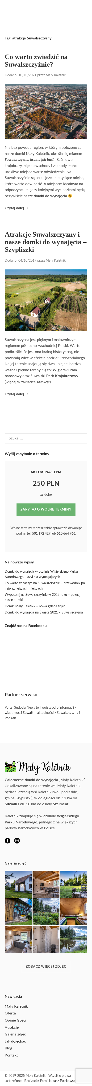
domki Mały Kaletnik (32, 154)
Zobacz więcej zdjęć (46, 966)
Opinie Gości (15, 1020)
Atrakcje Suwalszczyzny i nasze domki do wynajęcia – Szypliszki (46, 241)
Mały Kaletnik (56, 75)
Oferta (10, 1013)
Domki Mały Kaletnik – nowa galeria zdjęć (35, 606)
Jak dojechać (15, 1041)
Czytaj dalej (17, 208)
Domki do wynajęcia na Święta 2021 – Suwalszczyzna (44, 612)
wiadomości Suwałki (19, 713)
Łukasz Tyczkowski (62, 1081)
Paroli (44, 1081)
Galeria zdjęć (15, 1034)
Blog (8, 1048)
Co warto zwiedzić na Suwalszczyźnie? (36, 60)
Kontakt (11, 1055)
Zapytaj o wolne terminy (46, 509)
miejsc (78, 178)
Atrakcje (43, 382)
